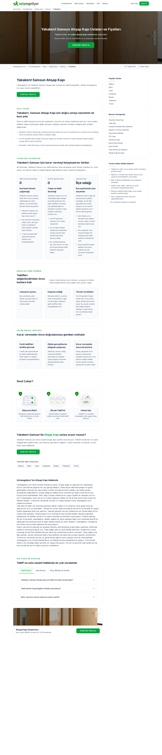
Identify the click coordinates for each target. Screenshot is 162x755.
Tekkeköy (66, 466)
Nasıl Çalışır (79, 3)
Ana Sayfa (16, 9)
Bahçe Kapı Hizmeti (116, 143)
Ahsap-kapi (39, 9)
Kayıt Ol (144, 3)
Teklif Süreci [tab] (26, 570)
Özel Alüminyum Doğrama (118, 150)
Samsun (48, 9)
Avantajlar (90, 3)
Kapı (44, 66)
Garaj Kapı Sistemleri (116, 133)
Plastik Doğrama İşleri (116, 153)
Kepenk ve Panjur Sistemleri (119, 130)
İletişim (105, 3)
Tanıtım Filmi (131, 66)
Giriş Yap (134, 3)
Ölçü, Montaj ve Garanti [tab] (59, 570)
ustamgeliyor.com (19, 66)
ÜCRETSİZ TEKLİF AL (81, 45)
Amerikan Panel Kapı (116, 120)
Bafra (29, 466)
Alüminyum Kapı (114, 140)
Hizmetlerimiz (66, 3)
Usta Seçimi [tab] (41, 570)
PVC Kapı (112, 136)
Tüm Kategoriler (34, 66)
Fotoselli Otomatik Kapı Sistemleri (121, 126)
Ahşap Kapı (53, 66)
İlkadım (56, 466)
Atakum (20, 466)
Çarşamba (46, 466)
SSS (98, 3)
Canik (37, 466)
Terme (76, 466)
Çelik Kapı (112, 123)
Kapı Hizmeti (113, 146)
